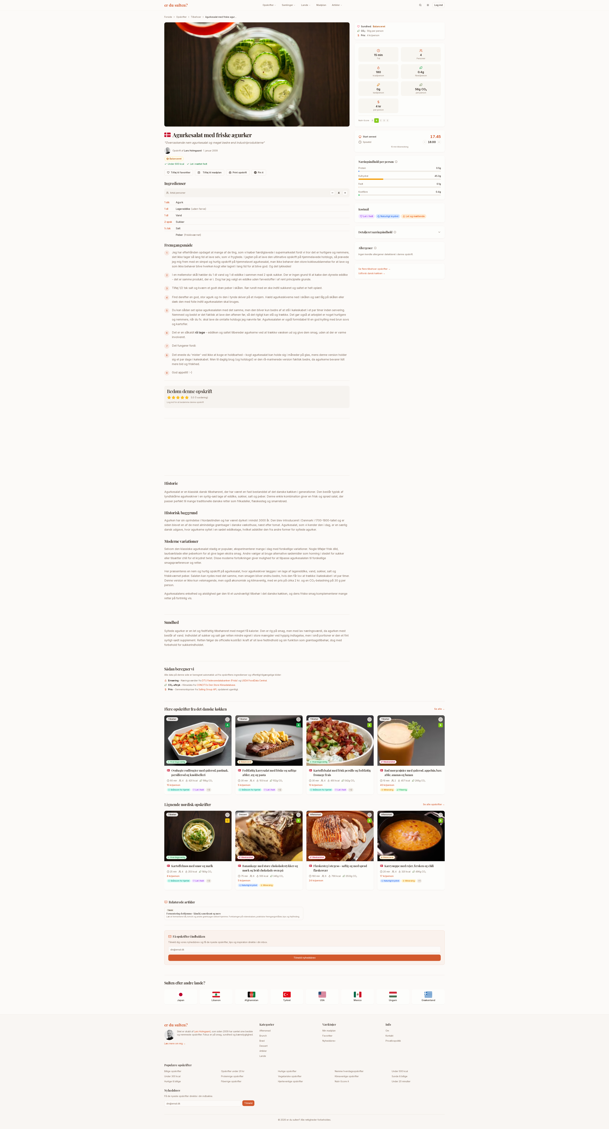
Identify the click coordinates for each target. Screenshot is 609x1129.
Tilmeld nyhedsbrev (305, 957)
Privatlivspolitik (393, 1040)
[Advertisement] (257, 444)
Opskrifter (268, 5)
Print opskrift (240, 172)
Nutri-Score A (342, 1081)
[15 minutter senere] (439, 142)
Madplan (321, 5)
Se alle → (439, 709)
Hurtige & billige (172, 1081)
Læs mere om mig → (175, 1043)
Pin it (260, 172)
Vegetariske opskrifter (289, 1076)
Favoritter (327, 1035)
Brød (262, 1040)
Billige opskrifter (172, 1071)
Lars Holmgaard (193, 150)
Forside (168, 17)
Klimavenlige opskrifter (347, 1076)
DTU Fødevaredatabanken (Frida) (220, 680)
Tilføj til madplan (212, 172)
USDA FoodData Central (254, 680)
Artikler (336, 5)
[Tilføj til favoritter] (227, 719)
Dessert (263, 1045)
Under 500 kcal (400, 1071)
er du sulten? (176, 1024)
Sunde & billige (399, 1076)
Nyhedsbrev (328, 1040)
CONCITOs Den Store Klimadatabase (216, 685)
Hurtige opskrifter (287, 1071)
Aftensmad (265, 1030)
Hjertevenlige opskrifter (290, 1081)
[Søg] (420, 5)
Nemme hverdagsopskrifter (349, 1071)
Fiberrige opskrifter (231, 1081)
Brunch (263, 1035)
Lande (304, 5)
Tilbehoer (196, 17)
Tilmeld (248, 1103)
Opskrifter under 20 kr (232, 1071)
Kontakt (389, 1035)
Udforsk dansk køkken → (371, 273)
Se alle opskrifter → (434, 804)
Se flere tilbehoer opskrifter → (374, 269)
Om (387, 1030)
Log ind (438, 5)
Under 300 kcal (172, 1076)
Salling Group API (207, 689)
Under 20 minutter (401, 1081)
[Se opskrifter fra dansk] (168, 770)
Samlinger (287, 5)
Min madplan (329, 1030)
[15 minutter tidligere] (425, 142)
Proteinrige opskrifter (232, 1076)
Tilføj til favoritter (180, 172)
